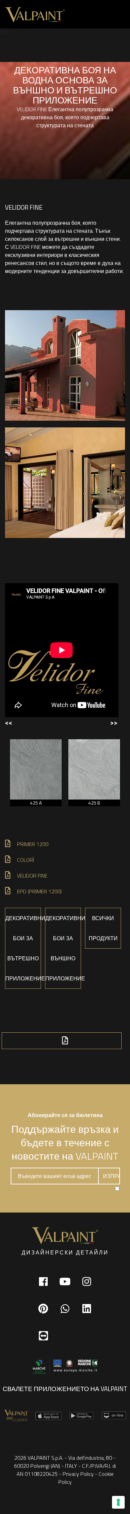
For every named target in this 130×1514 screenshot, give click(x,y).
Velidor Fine (32, 876)
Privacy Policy (78, 1474)
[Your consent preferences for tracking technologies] (118, 1502)
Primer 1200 (32, 844)
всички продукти (103, 928)
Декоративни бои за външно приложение (63, 948)
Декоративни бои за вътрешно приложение (23, 948)
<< (8, 722)
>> (113, 722)
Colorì (25, 860)
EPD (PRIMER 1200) (39, 891)
